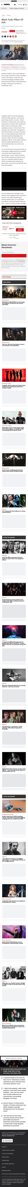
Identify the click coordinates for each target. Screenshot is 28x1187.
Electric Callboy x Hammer (17, 8)
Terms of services (20, 260)
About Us (4, 1147)
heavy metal (16, 203)
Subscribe (20, 4)
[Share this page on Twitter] (5, 36)
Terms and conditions (7, 1153)
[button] (2, 4)
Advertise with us (6, 1170)
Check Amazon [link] (20, 230)
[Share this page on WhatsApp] (8, 36)
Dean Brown (20, 30)
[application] (14, 179)
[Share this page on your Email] (16, 36)
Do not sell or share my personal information (13, 1174)
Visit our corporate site (8, 1135)
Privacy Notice (22, 261)
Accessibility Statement (8, 1163)
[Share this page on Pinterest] (10, 36)
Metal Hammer (20, 32)
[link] (6, 228)
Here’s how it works (18, 41)
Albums (9, 15)
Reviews (12, 31)
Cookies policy (5, 1160)
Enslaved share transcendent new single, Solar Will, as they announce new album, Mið (14, 1071)
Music (3, 15)
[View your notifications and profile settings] (14, 4)
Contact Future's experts (8, 1150)
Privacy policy (5, 1157)
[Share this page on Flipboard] (13, 36)
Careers (4, 1167)
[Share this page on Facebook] (2, 36)
